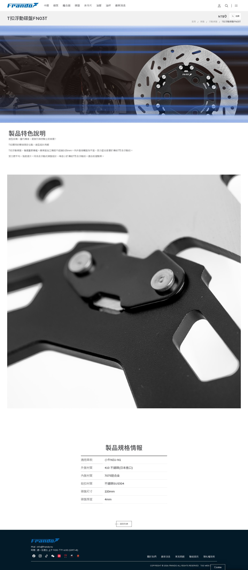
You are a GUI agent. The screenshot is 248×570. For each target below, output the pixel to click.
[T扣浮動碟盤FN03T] (23, 5)
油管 (98, 5)
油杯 (108, 5)
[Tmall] (65, 556)
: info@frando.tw (42, 546)
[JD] (72, 556)
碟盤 (77, 5)
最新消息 (120, 5)
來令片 (88, 5)
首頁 (194, 21)
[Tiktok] (46, 556)
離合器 (66, 5)
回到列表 (124, 524)
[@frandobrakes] (40, 556)
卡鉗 (46, 5)
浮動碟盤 (213, 21)
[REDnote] (59, 556)
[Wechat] (53, 556)
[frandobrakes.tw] (34, 556)
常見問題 (179, 556)
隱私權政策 (209, 556)
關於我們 (151, 556)
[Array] (219, 5)
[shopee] (78, 556)
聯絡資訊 (193, 556)
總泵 (55, 5)
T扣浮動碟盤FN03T (231, 21)
